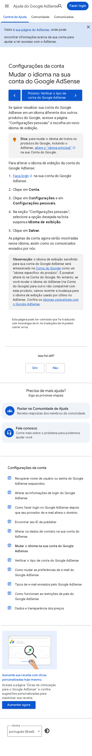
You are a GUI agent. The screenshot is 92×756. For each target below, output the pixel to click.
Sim (35, 368)
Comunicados (64, 17)
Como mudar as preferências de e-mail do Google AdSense (44, 572)
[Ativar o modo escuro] (47, 731)
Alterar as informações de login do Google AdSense (45, 495)
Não (55, 368)
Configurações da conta (27, 468)
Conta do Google (48, 268)
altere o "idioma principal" (53, 148)
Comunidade (40, 17)
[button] (7, 6)
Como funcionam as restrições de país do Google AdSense (44, 596)
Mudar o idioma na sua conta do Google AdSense (44, 548)
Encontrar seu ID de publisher (35, 522)
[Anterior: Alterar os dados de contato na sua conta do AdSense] (15, 95)
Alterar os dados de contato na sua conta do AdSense (47, 534)
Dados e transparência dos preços (39, 608)
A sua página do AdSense (31, 30)
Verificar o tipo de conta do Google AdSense (47, 560)
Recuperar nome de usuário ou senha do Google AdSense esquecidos (49, 481)
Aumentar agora (18, 705)
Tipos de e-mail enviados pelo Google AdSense (48, 584)
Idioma (16, 725)
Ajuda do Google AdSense (36, 6)
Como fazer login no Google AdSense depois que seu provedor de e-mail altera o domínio (47, 510)
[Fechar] (88, 27)
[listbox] (24, 731)
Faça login (21, 176)
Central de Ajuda (15, 17)
